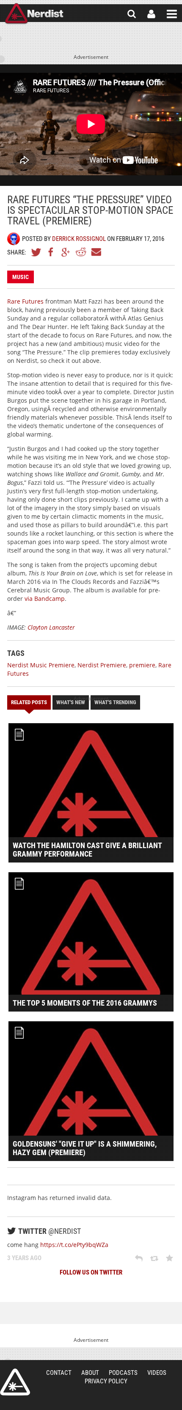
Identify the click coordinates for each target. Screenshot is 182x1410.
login (151, 14)
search (131, 14)
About (90, 1373)
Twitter (36, 252)
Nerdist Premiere (101, 665)
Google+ (66, 252)
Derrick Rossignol (79, 239)
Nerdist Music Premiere (40, 665)
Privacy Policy (106, 1381)
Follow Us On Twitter (91, 1272)
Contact (59, 1373)
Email (95, 252)
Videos (156, 1373)
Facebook (51, 252)
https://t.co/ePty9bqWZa (74, 1245)
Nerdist (34, 14)
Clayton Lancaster (51, 627)
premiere (142, 665)
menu (172, 14)
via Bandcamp (45, 598)
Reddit (80, 252)
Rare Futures (25, 301)
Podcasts (123, 1373)
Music (20, 277)
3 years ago (24, 1258)
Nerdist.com (15, 1382)
